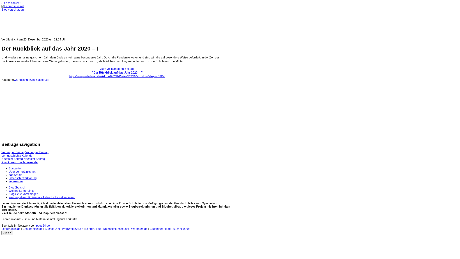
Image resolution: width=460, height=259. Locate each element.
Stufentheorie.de (160, 228)
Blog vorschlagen (12, 9)
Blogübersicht (17, 187)
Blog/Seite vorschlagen (23, 194)
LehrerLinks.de (10, 228)
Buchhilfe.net (181, 228)
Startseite (15, 168)
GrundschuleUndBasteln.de (31, 79)
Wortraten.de (139, 228)
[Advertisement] (109, 23)
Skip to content (10, 2)
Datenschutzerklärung (23, 178)
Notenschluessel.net (116, 228)
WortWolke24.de (72, 228)
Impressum (16, 181)
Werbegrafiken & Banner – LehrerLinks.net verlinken (42, 197)
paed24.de (15, 174)
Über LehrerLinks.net (22, 171)
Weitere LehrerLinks (21, 190)
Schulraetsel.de (33, 228)
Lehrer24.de (93, 228)
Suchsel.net (52, 228)
